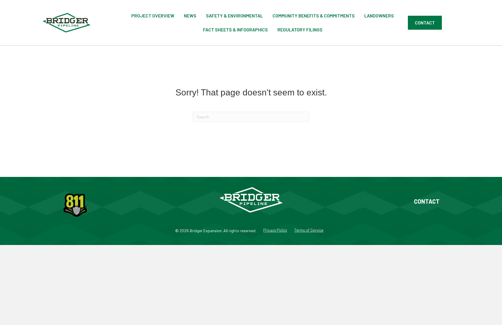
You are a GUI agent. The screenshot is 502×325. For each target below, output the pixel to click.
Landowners (379, 15)
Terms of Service (308, 230)
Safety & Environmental (234, 15)
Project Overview (152, 15)
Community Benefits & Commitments (313, 15)
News (190, 15)
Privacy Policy (275, 230)
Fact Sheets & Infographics (235, 29)
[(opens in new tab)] (75, 204)
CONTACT (427, 201)
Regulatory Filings (299, 29)
